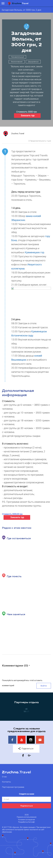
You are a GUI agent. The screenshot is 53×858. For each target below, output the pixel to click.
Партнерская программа (13, 787)
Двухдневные (33, 61)
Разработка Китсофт (26, 822)
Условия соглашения (26, 819)
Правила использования (26, 817)
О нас (4, 776)
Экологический (16, 61)
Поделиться (27, 748)
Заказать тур (28, 115)
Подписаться (26, 806)
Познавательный (17, 57)
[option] (26, 710)
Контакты (6, 781)
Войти (44, 685)
